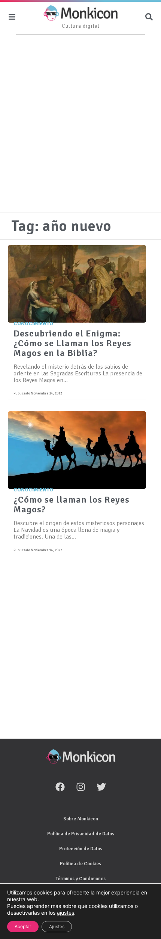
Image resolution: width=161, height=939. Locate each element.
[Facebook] (60, 787)
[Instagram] (80, 787)
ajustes (65, 912)
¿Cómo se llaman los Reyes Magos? (71, 504)
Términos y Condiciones (81, 879)
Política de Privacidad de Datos (80, 834)
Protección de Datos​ (80, 849)
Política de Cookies (80, 864)
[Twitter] (101, 787)
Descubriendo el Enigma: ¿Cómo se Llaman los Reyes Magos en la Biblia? (72, 343)
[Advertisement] (80, 124)
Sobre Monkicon (80, 819)
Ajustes (56, 926)
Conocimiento (33, 323)
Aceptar (23, 926)
